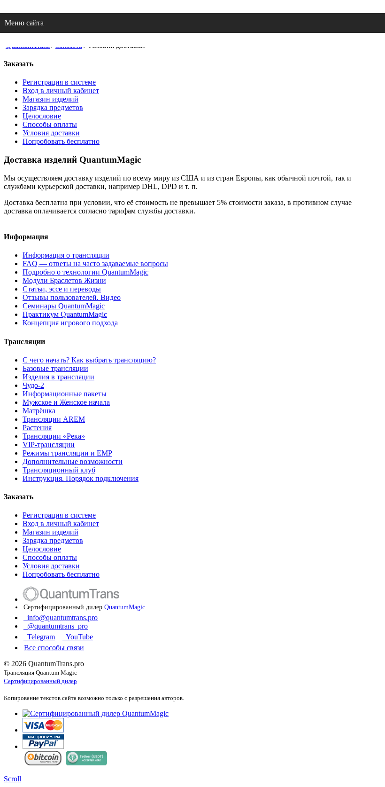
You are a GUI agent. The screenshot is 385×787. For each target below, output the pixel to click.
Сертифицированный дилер (40, 681)
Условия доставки (51, 133)
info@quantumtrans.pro (60, 618)
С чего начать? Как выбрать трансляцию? (89, 360)
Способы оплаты (50, 124)
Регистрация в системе (59, 82)
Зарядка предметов (53, 107)
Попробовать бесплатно (61, 141)
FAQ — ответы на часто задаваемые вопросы (95, 264)
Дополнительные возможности (73, 461)
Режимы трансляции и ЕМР (67, 453)
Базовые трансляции (55, 368)
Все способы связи (54, 648)
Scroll (12, 779)
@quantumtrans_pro (55, 626)
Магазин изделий (50, 99)
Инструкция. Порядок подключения (81, 478)
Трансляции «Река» (54, 436)
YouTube (77, 637)
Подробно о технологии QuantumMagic (85, 272)
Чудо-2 (33, 385)
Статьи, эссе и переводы (62, 289)
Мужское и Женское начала (66, 402)
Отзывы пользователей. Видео (72, 297)
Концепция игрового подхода (70, 323)
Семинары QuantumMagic (64, 306)
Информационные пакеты (65, 394)
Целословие (42, 116)
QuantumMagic (124, 607)
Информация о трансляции (66, 255)
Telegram (39, 637)
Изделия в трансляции (58, 377)
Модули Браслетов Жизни (64, 280)
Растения (37, 428)
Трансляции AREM (54, 419)
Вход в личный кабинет (61, 90)
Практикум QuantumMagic (65, 314)
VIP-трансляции (49, 445)
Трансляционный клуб (59, 470)
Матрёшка (39, 411)
